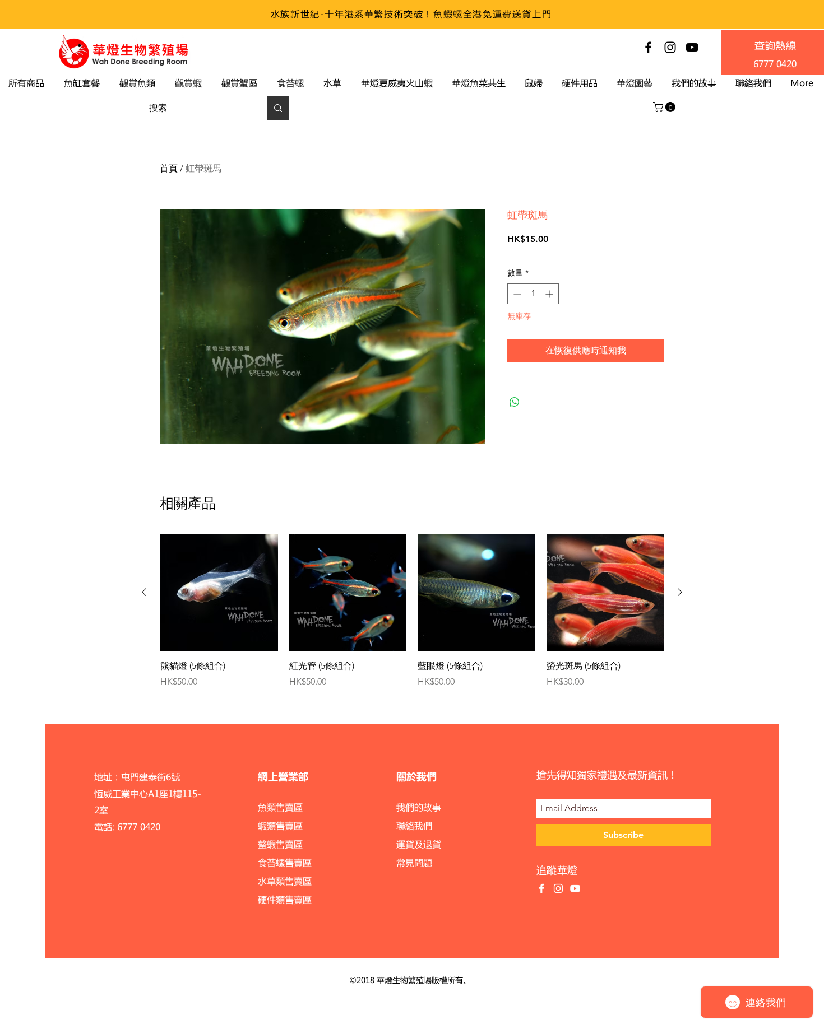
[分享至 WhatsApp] (514, 402)
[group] (412, 611)
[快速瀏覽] (219, 592)
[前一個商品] (144, 592)
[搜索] (278, 108)
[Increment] (550, 294)
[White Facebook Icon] (541, 888)
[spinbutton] (533, 294)
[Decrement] (516, 294)
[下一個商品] (680, 592)
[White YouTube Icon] (575, 888)
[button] (665, 107)
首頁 (169, 168)
